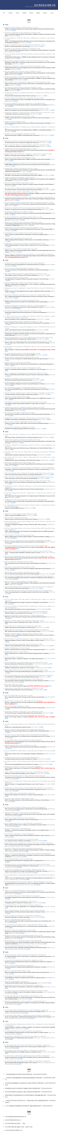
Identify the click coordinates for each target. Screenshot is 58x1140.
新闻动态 (31, 13)
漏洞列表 (38, 13)
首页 (4, 13)
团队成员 (10, 13)
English (52, 13)
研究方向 (17, 13)
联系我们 (45, 13)
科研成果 (24, 13)
